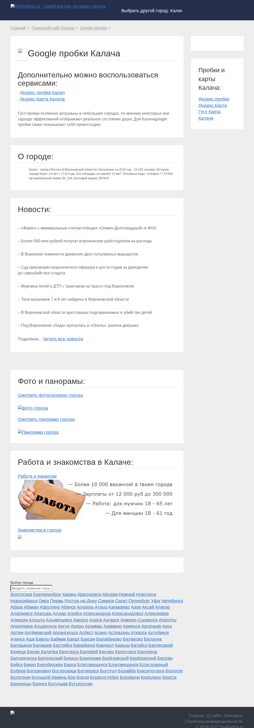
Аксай (148, 607)
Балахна (153, 639)
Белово (106, 651)
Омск (43, 600)
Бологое (174, 670)
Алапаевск (21, 613)
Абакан (31, 607)
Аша (30, 639)
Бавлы (43, 639)
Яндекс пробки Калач (42, 92)
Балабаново (109, 639)
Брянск (39, 683)
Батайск (139, 645)
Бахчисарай (160, 645)
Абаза (16, 607)
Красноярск (89, 594)
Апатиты (167, 620)
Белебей (89, 651)
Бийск (16, 664)
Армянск (131, 626)
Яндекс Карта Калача (42, 99)
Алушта (37, 620)
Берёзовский (115, 658)
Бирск (70, 664)
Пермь (57, 600)
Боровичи (130, 677)
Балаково (133, 639)
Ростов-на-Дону (80, 600)
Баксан (88, 639)
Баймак (58, 639)
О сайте (214, 716)
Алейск (74, 613)
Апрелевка (21, 626)
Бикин (30, 664)
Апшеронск (45, 626)
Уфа (155, 600)
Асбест (86, 632)
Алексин (19, 620)
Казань (70, 594)
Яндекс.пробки (213, 99)
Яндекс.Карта (212, 105)
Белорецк (147, 651)
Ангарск (111, 620)
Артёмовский (37, 632)
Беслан (165, 658)
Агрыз (101, 607)
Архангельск (65, 632)
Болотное (20, 677)
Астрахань (119, 632)
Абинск (68, 607)
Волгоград (21, 594)
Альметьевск (59, 620)
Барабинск (84, 645)
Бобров (18, 670)
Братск (169, 677)
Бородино (151, 677)
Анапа (95, 620)
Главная (196, 716)
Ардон (77, 626)
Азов (136, 607)
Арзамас (93, 626)
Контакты (233, 716)
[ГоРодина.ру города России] (36, 713)
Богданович (39, 670)
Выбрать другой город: (151, 10)
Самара (106, 600)
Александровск (127, 613)
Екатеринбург (47, 594)
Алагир (162, 607)
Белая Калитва (42, 651)
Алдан (59, 613)
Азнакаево (119, 607)
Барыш (122, 645)
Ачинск (17, 639)
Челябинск (172, 600)
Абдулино (50, 607)
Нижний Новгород (137, 594)
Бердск (71, 658)
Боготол (108, 670)
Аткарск (139, 632)
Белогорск (125, 651)
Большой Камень (49, 677)
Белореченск (23, 658)
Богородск (88, 670)
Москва (110, 594)
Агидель (85, 607)
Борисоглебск (104, 677)
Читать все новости (63, 338)
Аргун (64, 626)
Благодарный (154, 664)
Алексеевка (156, 613)
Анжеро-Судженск (139, 620)
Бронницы (21, 683)
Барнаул (105, 645)
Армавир (112, 626)
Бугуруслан (81, 683)
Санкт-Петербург (132, 600)
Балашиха (21, 645)
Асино (101, 632)
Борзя (83, 677)
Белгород (69, 651)
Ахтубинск (158, 632)
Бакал (73, 639)
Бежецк (18, 651)
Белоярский (50, 658)
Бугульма (58, 683)
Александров (97, 613)
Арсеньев (151, 626)
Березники (90, 658)
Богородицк (64, 670)
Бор (72, 677)
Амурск (80, 620)
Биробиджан (50, 664)
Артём (16, 632)
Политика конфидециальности (214, 721)
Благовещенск (92, 664)
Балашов (42, 645)
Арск (167, 626)
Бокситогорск (150, 670)
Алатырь (43, 613)
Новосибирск (23, 600)
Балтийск (62, 645)
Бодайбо (127, 670)
